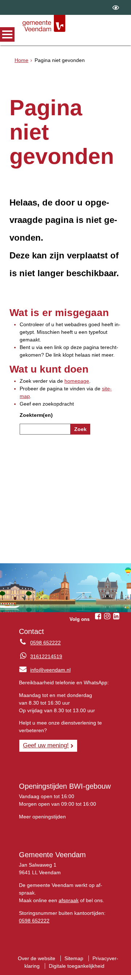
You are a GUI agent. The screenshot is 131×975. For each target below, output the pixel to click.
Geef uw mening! (46, 745)
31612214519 (46, 656)
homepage (76, 381)
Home (21, 60)
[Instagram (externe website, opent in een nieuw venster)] (107, 616)
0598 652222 (45, 643)
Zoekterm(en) (36, 415)
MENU (7, 34)
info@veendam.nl (45, 670)
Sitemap (73, 958)
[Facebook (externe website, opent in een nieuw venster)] (98, 616)
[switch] (115, 7)
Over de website (36, 958)
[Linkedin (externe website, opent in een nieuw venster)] (116, 616)
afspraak (69, 900)
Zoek (80, 429)
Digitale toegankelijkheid (76, 966)
